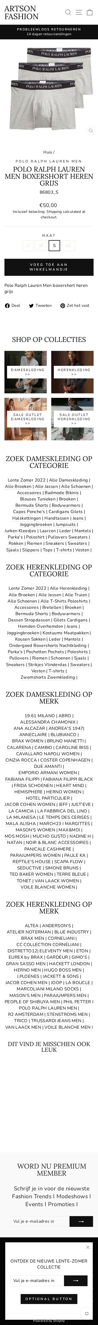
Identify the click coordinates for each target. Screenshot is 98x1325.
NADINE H (80, 836)
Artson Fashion (21, 12)
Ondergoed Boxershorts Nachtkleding (48, 645)
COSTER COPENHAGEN (65, 760)
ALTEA (32, 926)
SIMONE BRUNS (62, 868)
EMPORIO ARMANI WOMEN (48, 773)
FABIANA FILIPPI (22, 779)
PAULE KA (74, 855)
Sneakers (54, 543)
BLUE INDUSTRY (71, 932)
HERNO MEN (27, 970)
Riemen (34, 543)
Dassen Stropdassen (29, 620)
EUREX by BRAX (26, 957)
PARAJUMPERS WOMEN (35, 855)
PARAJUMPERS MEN (65, 996)
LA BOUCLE (78, 983)
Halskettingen (26, 518)
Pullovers (19, 658)
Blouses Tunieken (38, 499)
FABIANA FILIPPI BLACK (68, 779)
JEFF (63, 804)
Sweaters (77, 543)
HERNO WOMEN (64, 792)
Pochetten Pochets (45, 652)
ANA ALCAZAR (29, 728)
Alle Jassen (46, 486)
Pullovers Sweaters (68, 537)
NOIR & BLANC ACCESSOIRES (57, 843)
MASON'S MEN (25, 996)
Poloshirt (35, 537)
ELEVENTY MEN (56, 951)
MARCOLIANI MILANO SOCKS (48, 989)
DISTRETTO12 (22, 951)
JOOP (56, 983)
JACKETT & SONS (61, 976)
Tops (48, 550)
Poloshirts (77, 652)
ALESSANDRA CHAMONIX (48, 722)
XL (68, 245)
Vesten (82, 550)
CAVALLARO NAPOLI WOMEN (47, 754)
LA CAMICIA (21, 811)
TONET (24, 881)
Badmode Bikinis (62, 493)
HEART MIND (70, 786)
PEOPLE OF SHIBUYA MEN (32, 1002)
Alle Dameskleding (68, 480)
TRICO (20, 1021)
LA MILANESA (21, 817)
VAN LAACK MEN (23, 1027)
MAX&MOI (69, 830)
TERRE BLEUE (71, 874)
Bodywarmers (66, 505)
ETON (82, 951)
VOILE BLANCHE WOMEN (48, 887)
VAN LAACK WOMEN (57, 881)
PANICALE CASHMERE (48, 849)
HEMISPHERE (28, 792)
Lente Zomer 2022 (27, 480)
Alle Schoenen (75, 486)
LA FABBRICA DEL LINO (62, 811)
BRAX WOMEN (27, 741)
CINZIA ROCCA (21, 760)
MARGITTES (77, 824)
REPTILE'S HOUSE (32, 862)
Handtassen (56, 518)
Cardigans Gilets (66, 512)
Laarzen (48, 531)
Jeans (78, 518)
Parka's (15, 537)
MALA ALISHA (21, 824)
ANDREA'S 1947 (66, 728)
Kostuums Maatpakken (66, 633)
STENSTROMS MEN (67, 1014)
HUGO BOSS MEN (63, 970)
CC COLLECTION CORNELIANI (47, 945)
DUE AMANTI (48, 766)
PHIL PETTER (77, 1002)
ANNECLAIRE (33, 735)
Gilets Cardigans (71, 620)
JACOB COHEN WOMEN (30, 804)
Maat (49, 235)
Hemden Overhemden (40, 626)
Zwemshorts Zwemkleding (48, 677)
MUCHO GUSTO (49, 836)
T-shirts (64, 550)
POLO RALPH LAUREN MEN (49, 161)
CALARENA (19, 748)
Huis (47, 152)
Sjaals (12, 550)
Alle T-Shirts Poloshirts (64, 601)
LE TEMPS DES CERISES (64, 817)
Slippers (30, 550)
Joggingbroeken (36, 524)
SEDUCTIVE (29, 868)
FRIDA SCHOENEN (33, 786)
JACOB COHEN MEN (26, 983)
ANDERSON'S (56, 926)
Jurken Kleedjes (20, 531)
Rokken (16, 543)
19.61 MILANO (40, 716)
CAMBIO (43, 748)
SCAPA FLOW (68, 862)
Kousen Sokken (30, 639)
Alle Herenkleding (68, 588)
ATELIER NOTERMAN (29, 932)
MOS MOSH (17, 836)
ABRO (65, 716)
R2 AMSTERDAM (25, 1014)
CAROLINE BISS (72, 748)
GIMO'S (79, 957)
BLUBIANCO (64, 735)
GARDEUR (57, 957)
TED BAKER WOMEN (31, 874)
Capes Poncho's (29, 512)
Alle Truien (76, 595)
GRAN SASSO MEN (26, 964)
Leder (65, 531)
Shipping (54, 211)
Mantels (82, 531)
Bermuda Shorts (31, 505)
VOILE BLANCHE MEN (67, 1027)
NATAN (14, 843)
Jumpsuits (66, 524)
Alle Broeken (18, 486)
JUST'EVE (81, 804)
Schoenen (60, 658)
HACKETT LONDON (69, 964)
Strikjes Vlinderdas (47, 665)
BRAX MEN (32, 938)
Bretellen (51, 607)
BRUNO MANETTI (65, 741)
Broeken (67, 499)
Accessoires (29, 493)
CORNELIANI (61, 938)
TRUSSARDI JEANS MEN (56, 1021)
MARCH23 (50, 824)
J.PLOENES (28, 976)
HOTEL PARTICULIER (48, 798)
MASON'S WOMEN (35, 830)
